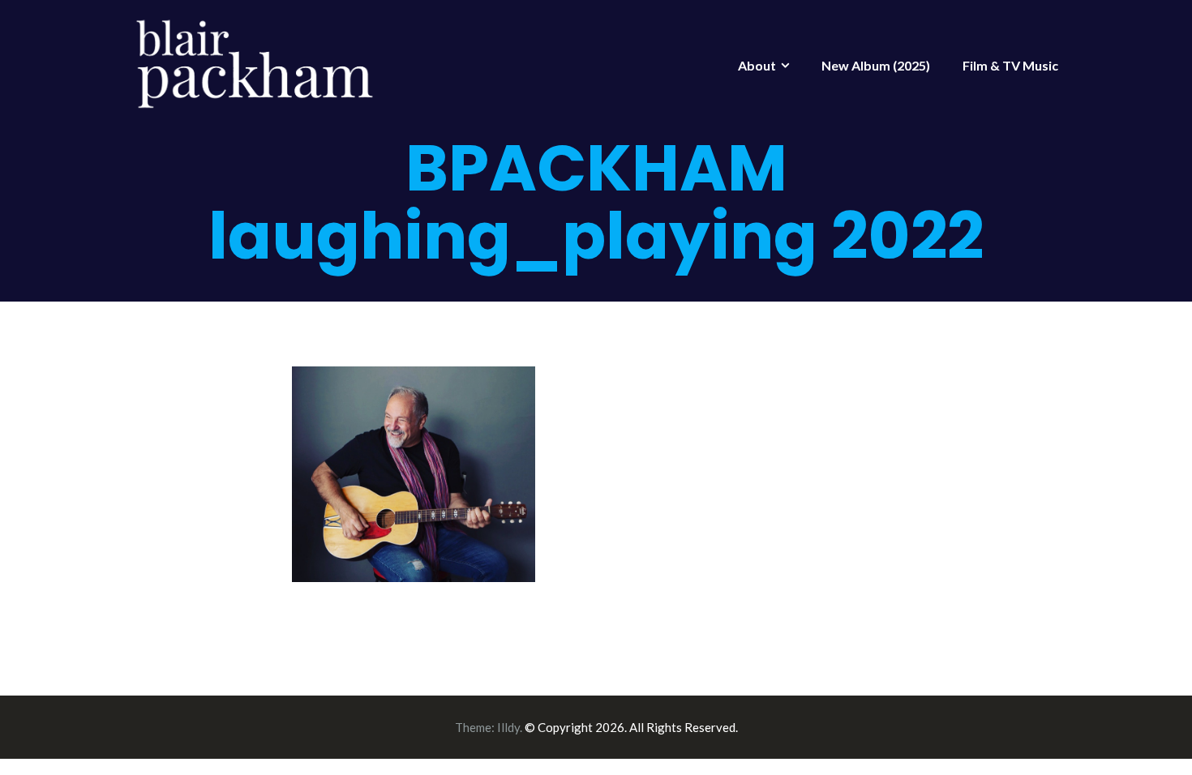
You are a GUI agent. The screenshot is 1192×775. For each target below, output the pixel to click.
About (757, 65)
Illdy (508, 727)
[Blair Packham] (255, 61)
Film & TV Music (1010, 65)
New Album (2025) (875, 65)
